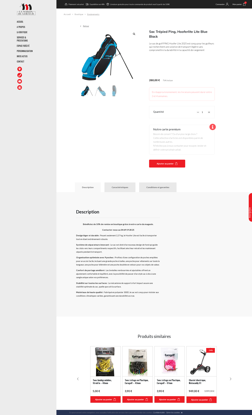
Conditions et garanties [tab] (157, 187)
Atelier (54, 42)
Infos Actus (22, 56)
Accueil (20, 21)
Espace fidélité (23, 45)
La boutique (22, 32)
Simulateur (56, 48)
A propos (21, 27)
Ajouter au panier (165, 163)
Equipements (93, 14)
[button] (134, 34)
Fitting (54, 37)
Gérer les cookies (173, 412)
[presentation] (77, 378)
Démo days (56, 54)
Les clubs (55, 32)
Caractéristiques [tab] (120, 187)
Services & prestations (22, 39)
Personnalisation (25, 51)
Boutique (79, 14)
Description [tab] (88, 187)
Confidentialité (159, 412)
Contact (20, 61)
